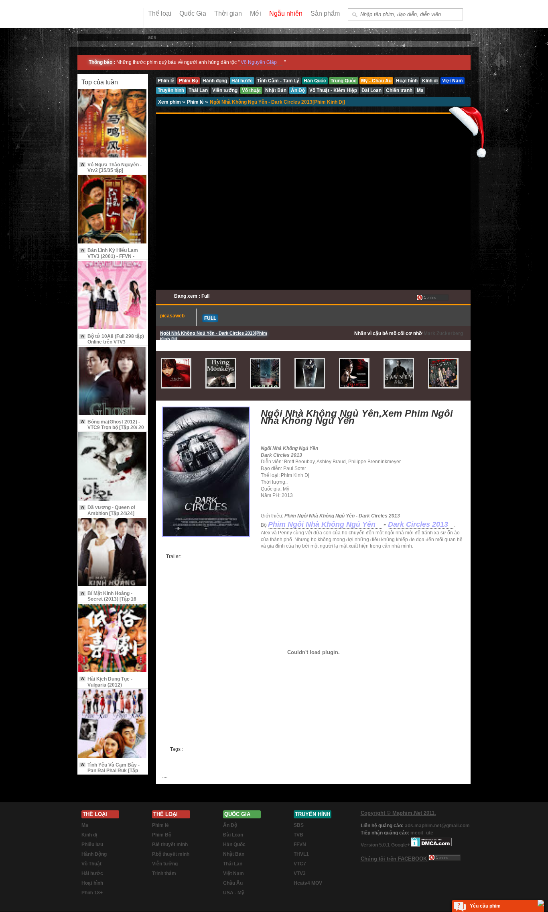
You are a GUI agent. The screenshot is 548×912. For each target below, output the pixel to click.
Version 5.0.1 (376, 845)
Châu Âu (233, 883)
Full (210, 318)
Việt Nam (233, 873)
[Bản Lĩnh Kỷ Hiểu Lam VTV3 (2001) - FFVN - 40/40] (112, 209)
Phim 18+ (92, 893)
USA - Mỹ (233, 893)
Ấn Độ (230, 825)
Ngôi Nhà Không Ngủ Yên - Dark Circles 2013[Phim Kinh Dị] (277, 102)
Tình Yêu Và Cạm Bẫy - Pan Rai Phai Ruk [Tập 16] (110, 770)
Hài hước (92, 873)
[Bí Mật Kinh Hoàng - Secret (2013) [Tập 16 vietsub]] (112, 552)
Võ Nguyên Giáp (258, 62)
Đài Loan (233, 835)
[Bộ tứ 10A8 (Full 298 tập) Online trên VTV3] (112, 295)
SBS (299, 825)
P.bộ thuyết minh (170, 854)
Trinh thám (164, 873)
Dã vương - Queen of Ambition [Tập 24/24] (108, 510)
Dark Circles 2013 (418, 524)
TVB (298, 835)
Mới (255, 13)
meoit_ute (421, 833)
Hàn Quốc (234, 844)
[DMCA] (431, 845)
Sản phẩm (325, 13)
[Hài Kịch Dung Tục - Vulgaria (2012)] (112, 638)
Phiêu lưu (92, 844)
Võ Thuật (91, 864)
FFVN (300, 844)
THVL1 (301, 854)
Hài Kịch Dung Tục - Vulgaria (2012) (106, 681)
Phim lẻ (196, 102)
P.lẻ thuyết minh (170, 844)
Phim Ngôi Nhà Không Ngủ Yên (321, 524)
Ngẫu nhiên (285, 13)
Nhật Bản (233, 854)
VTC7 (300, 864)
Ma (84, 825)
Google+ (400, 845)
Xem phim (170, 102)
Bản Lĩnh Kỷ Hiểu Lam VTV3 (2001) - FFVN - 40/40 (109, 256)
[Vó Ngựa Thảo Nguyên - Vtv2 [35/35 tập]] (112, 123)
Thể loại (159, 13)
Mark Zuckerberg (443, 333)
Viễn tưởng (165, 864)
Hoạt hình (92, 883)
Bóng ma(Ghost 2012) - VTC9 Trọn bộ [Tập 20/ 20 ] (112, 427)
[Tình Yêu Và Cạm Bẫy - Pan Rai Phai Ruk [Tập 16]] (112, 724)
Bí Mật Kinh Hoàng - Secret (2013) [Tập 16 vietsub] (108, 599)
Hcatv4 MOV (308, 883)
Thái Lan (232, 864)
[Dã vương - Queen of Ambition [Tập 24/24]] (112, 467)
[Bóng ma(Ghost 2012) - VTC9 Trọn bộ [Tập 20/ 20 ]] (112, 381)
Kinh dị (89, 835)
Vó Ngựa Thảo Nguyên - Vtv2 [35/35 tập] (111, 167)
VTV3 (300, 873)
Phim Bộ (161, 835)
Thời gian (228, 13)
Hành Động (94, 854)
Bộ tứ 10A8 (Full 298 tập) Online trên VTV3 (112, 339)
